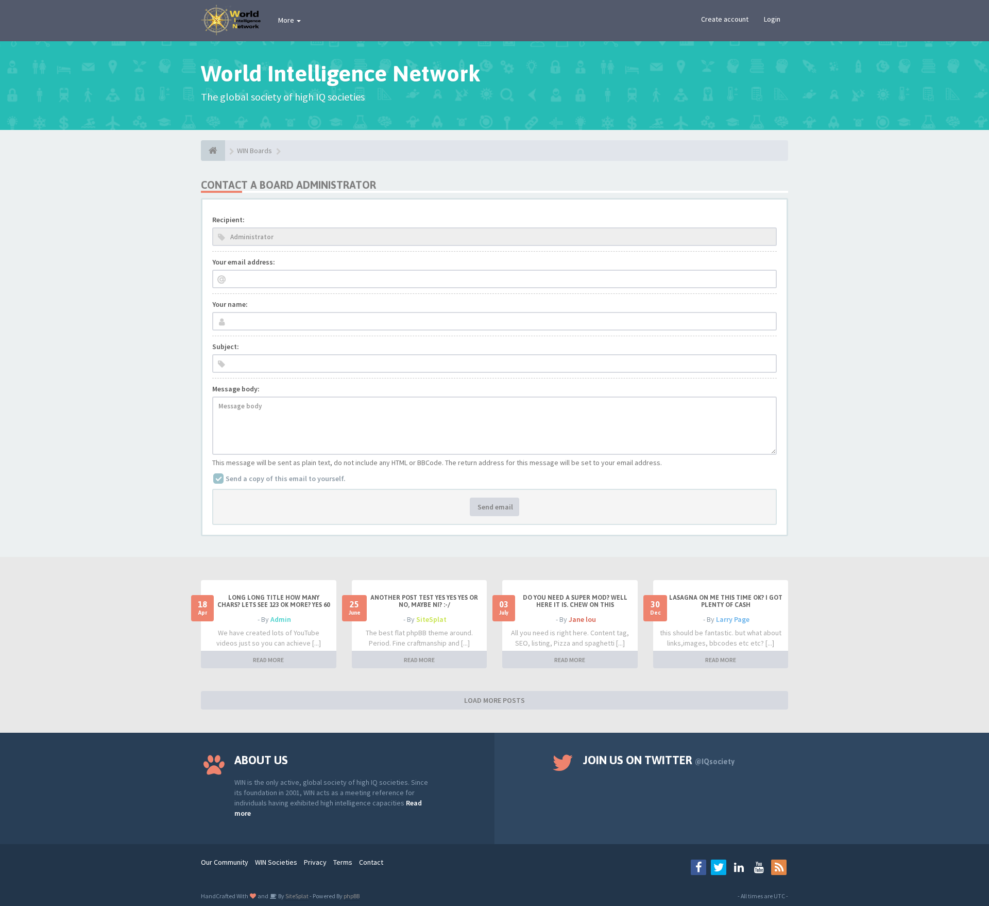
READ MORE (268, 660)
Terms (342, 862)
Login (772, 19)
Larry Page (732, 619)
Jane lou (582, 619)
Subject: (225, 346)
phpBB (352, 896)
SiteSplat (431, 619)
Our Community (224, 862)
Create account (724, 19)
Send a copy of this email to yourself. (286, 478)
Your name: (230, 304)
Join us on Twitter (659, 760)
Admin (280, 619)
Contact (371, 862)
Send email (494, 507)
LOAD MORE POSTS (494, 700)
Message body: (236, 388)
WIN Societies (276, 862)
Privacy (315, 862)
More (287, 20)
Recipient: (228, 219)
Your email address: (243, 262)
